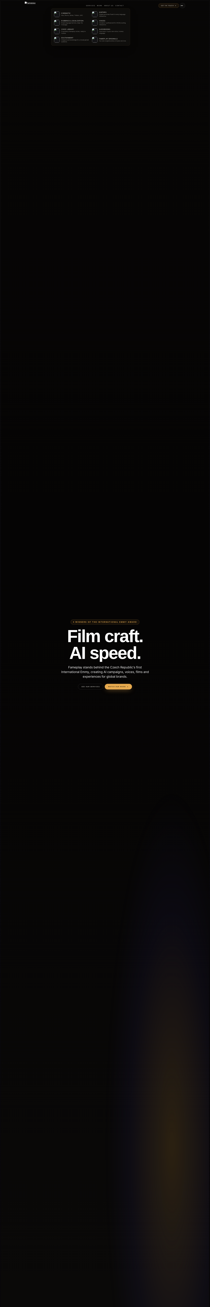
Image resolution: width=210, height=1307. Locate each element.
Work (99, 5)
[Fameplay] (30, 5)
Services (90, 5)
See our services (91, 686)
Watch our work (118, 686)
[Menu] (182, 5)
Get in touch (168, 5)
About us (108, 5)
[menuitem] (71, 14)
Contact (119, 5)
